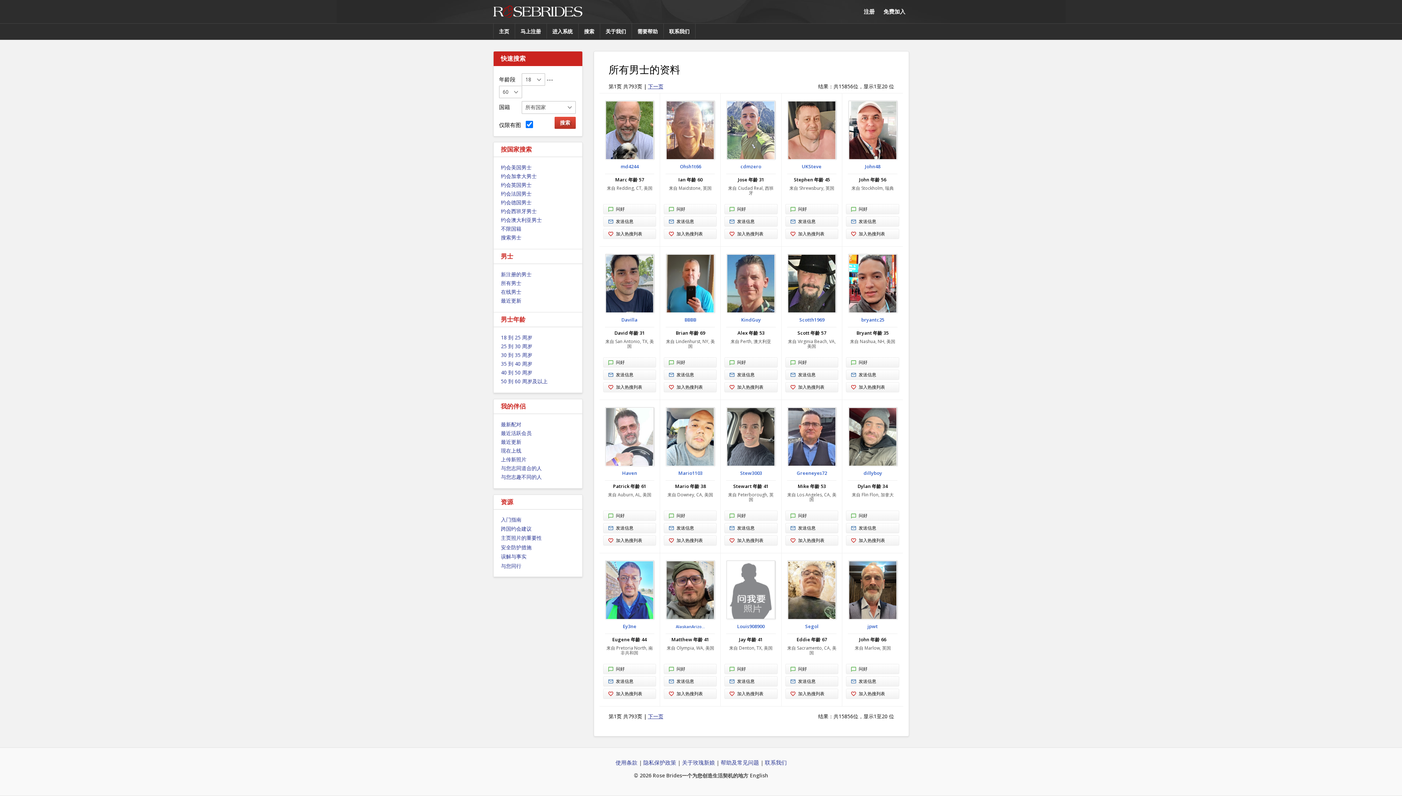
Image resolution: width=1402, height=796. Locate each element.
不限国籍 (511, 228)
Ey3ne (629, 626)
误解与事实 (513, 556)
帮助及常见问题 (740, 762)
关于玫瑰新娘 (698, 762)
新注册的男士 (516, 274)
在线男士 (511, 291)
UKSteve (811, 166)
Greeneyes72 (812, 473)
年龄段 (507, 79)
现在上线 (511, 450)
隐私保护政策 (659, 762)
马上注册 (531, 31)
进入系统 (562, 31)
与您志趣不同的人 (521, 476)
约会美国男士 (516, 167)
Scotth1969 (811, 319)
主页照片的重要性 (521, 537)
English (759, 775)
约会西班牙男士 (519, 211)
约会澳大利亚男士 (521, 219)
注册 (869, 11)
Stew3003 (751, 473)
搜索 (589, 31)
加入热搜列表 (629, 234)
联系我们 (679, 31)
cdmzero (750, 166)
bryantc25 (872, 319)
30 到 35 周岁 (516, 354)
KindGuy (751, 319)
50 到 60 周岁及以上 (524, 381)
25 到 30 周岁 (516, 346)
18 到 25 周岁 (516, 337)
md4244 (630, 166)
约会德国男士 (516, 202)
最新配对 (511, 424)
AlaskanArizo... (690, 626)
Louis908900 (751, 626)
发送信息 (624, 221)
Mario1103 (690, 473)
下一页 (655, 86)
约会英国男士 (516, 184)
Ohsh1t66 (690, 166)
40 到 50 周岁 (516, 372)
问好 (620, 209)
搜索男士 (511, 237)
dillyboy (872, 473)
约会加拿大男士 (519, 176)
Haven (629, 473)
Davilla (629, 319)
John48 (872, 166)
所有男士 (511, 283)
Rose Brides (537, 11)
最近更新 (511, 300)
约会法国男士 (516, 193)
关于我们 (616, 31)
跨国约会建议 (516, 528)
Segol (812, 626)
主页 (504, 31)
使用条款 (626, 762)
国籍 (504, 107)
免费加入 (894, 11)
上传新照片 (513, 459)
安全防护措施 (516, 547)
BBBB (690, 319)
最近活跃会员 (516, 433)
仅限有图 (511, 124)
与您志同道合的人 (521, 468)
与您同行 (511, 565)
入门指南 (511, 519)
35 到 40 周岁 (516, 363)
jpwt (872, 626)
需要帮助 (647, 31)
